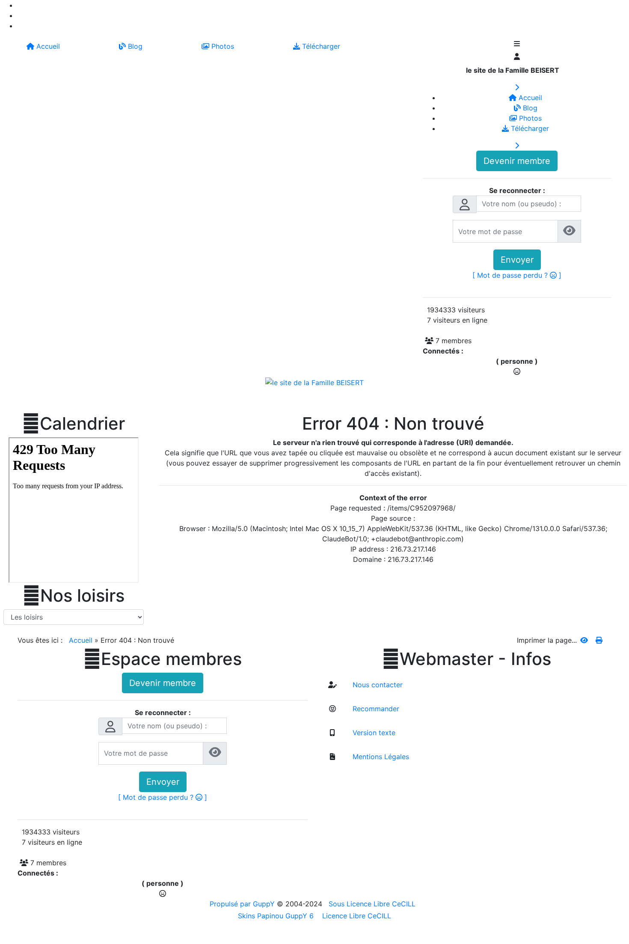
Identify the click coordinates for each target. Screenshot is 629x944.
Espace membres (162, 659)
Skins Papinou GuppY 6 (278, 915)
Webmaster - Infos (466, 659)
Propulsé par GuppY (243, 903)
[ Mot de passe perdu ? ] (516, 275)
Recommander (374, 708)
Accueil (81, 640)
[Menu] (517, 44)
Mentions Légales (379, 756)
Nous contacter (376, 684)
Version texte (372, 732)
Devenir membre (517, 161)
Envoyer (517, 260)
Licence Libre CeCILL (355, 915)
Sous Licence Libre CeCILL (373, 903)
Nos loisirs (74, 595)
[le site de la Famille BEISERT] (314, 381)
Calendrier (73, 423)
